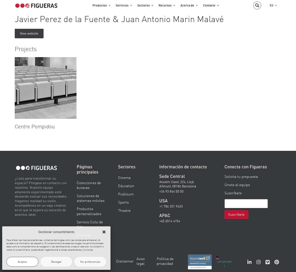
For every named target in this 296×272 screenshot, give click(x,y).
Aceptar (22, 261)
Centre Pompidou (35, 126)
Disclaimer (125, 261)
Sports (123, 202)
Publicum (126, 194)
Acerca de (187, 5)
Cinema (124, 177)
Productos (100, 5)
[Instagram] (258, 261)
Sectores (143, 5)
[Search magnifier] (257, 5)
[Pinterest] (276, 261)
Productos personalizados (89, 211)
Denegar (56, 261)
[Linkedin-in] (249, 261)
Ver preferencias (90, 261)
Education (126, 185)
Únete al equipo (237, 184)
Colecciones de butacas (89, 185)
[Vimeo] (267, 261)
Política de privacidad (165, 261)
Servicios (122, 5)
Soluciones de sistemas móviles (90, 198)
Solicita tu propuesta (241, 176)
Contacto (209, 5)
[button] (104, 232)
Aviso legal (141, 261)
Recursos (165, 5)
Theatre (124, 210)
